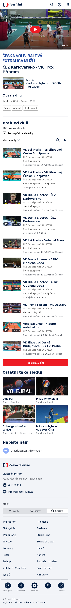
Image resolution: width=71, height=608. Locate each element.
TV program (9, 521)
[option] (13, 511)
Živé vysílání (9, 528)
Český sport (30, 107)
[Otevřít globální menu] (67, 4)
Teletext (7, 541)
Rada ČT (41, 548)
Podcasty (8, 548)
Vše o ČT (7, 574)
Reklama (42, 528)
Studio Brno (43, 534)
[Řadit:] (65, 140)
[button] (35, 29)
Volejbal (17, 107)
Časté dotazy (44, 568)
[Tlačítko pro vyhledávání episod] (58, 140)
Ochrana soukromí (23, 602)
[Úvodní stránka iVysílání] (12, 5)
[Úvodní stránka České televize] (16, 465)
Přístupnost (42, 602)
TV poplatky (9, 534)
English (6, 602)
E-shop (7, 561)
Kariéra (41, 554)
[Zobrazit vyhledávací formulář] (52, 4)
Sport (7, 107)
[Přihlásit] (59, 4)
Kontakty (42, 574)
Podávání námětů (47, 561)
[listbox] (35, 511)
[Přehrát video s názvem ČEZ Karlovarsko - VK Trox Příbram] (35, 29)
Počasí (6, 554)
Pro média (42, 521)
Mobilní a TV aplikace (14, 568)
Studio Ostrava (45, 541)
